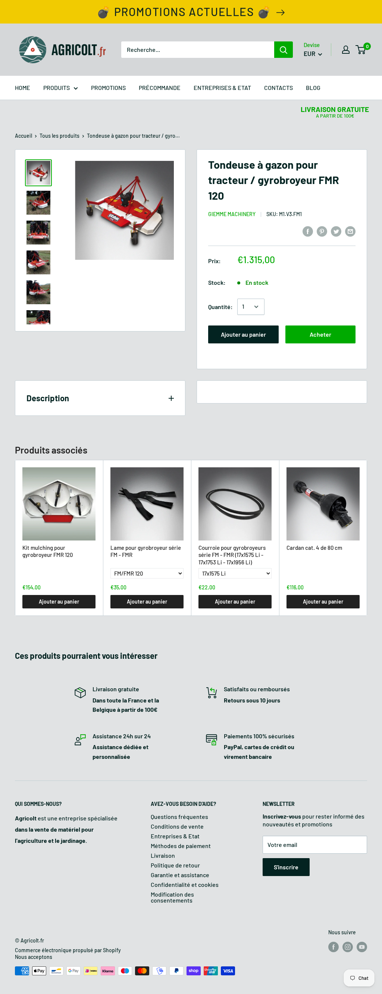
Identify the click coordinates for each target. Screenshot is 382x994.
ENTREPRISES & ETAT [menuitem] (222, 87)
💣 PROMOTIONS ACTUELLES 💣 (184, 11)
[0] (361, 49)
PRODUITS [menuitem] (56, 87)
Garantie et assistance (180, 874)
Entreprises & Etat (175, 835)
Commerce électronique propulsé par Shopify (68, 950)
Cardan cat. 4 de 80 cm (314, 547)
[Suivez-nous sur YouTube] (362, 947)
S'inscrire (286, 866)
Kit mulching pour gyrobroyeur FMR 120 (47, 551)
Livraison (163, 855)
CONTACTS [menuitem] (278, 87)
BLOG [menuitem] (313, 87)
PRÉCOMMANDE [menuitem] (160, 87)
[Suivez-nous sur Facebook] (333, 947)
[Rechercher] (283, 49)
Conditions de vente (177, 826)
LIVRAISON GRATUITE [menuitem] (335, 109)
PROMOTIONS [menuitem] (108, 87)
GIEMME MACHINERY (232, 214)
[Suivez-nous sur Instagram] (347, 947)
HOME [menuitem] (22, 87)
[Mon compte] (346, 50)
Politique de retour (175, 865)
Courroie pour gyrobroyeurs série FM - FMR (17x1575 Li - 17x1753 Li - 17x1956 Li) (232, 554)
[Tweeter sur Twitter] (336, 231)
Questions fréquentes (179, 816)
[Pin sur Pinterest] (322, 231)
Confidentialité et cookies (185, 884)
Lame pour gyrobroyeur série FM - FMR (145, 551)
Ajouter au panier (243, 334)
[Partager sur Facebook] (308, 231)
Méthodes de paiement (181, 845)
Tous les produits (59, 136)
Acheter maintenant (320, 337)
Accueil (23, 136)
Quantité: (220, 306)
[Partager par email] (350, 231)
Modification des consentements (172, 897)
